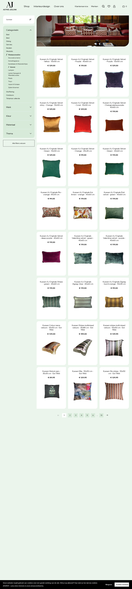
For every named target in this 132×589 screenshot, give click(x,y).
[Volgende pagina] (107, 415)
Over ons (59, 6)
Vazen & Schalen (14, 84)
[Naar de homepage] (10, 6)
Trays (10, 81)
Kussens (12, 67)
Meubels (9, 51)
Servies (9, 44)
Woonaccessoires (14, 55)
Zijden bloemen (13, 87)
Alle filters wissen (18, 143)
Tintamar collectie (13, 98)
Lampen (11, 70)
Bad (7, 34)
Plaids (10, 78)
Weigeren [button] (108, 584)
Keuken (9, 48)
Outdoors (10, 95)
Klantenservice (81, 6)
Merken (94, 6)
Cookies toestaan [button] (122, 584)
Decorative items (14, 58)
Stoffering (10, 92)
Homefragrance (13, 61)
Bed (7, 38)
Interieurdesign (42, 6)
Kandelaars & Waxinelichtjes (18, 64)
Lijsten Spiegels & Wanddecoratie (14, 74)
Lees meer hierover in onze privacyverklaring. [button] (27, 586)
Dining (8, 41)
